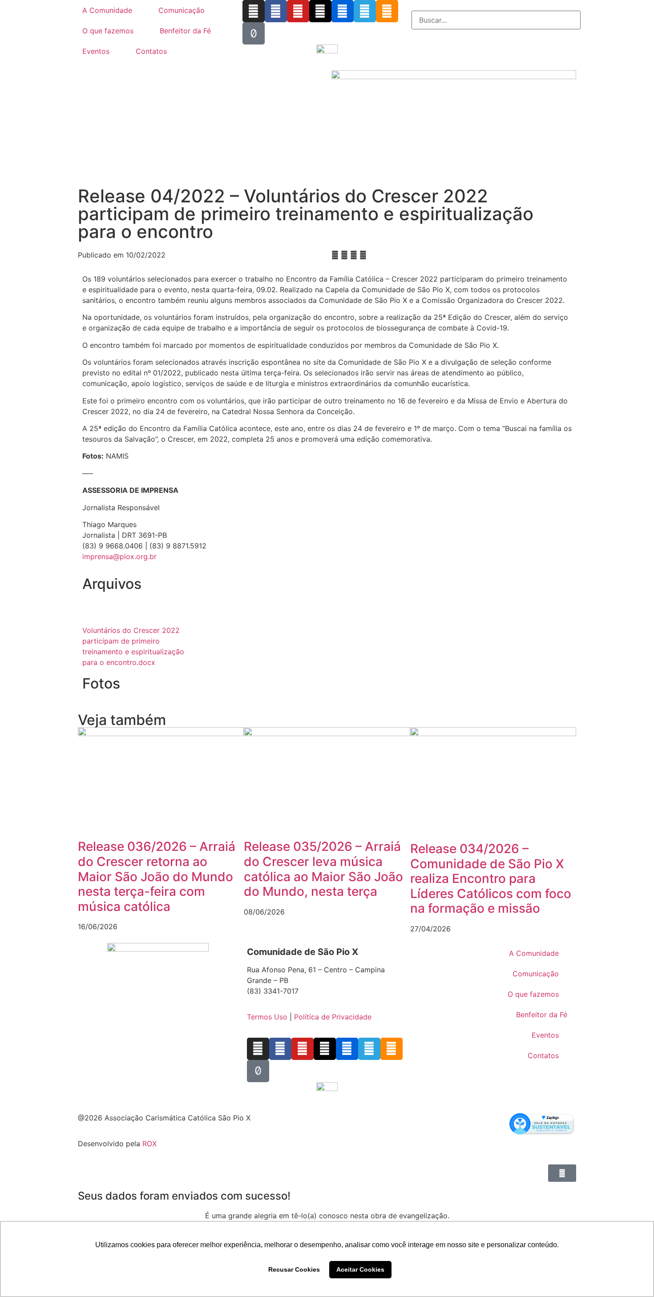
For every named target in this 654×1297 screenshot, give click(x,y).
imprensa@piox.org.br (119, 556)
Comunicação (181, 10)
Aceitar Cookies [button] (360, 1269)
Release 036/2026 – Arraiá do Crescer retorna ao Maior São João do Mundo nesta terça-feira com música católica (156, 876)
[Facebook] (276, 11)
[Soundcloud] (387, 11)
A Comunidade (107, 10)
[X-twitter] (320, 11)
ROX (149, 1143)
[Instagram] (253, 11)
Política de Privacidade (332, 1016)
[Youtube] (298, 11)
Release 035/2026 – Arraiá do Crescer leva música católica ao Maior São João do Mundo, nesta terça (323, 869)
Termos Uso (267, 1016)
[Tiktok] (253, 33)
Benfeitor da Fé (185, 30)
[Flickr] (342, 11)
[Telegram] (365, 11)
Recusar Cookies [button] (294, 1269)
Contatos (151, 51)
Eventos (95, 51)
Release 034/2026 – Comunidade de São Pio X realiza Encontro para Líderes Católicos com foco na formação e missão (490, 878)
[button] (496, 5)
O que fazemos (107, 30)
